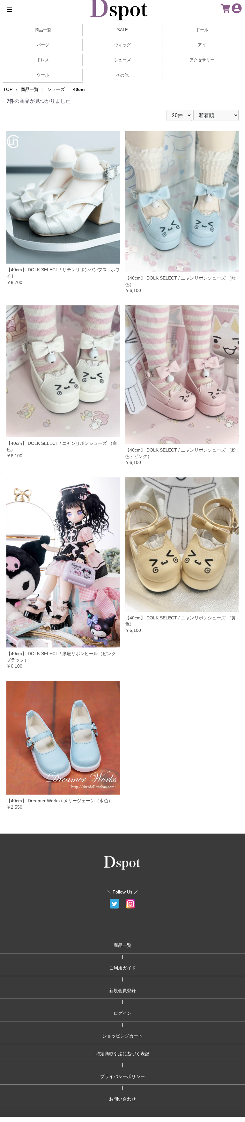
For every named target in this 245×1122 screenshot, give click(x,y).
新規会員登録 (122, 990)
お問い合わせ (122, 1099)
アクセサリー (201, 59)
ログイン (122, 1013)
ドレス (43, 59)
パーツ (43, 44)
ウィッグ (122, 44)
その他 (122, 75)
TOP (7, 89)
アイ (202, 44)
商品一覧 (30, 89)
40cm (79, 89)
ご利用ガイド (122, 967)
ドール (202, 29)
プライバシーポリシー (122, 1076)
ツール (43, 74)
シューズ (122, 59)
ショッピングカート (122, 1035)
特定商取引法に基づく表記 (122, 1053)
